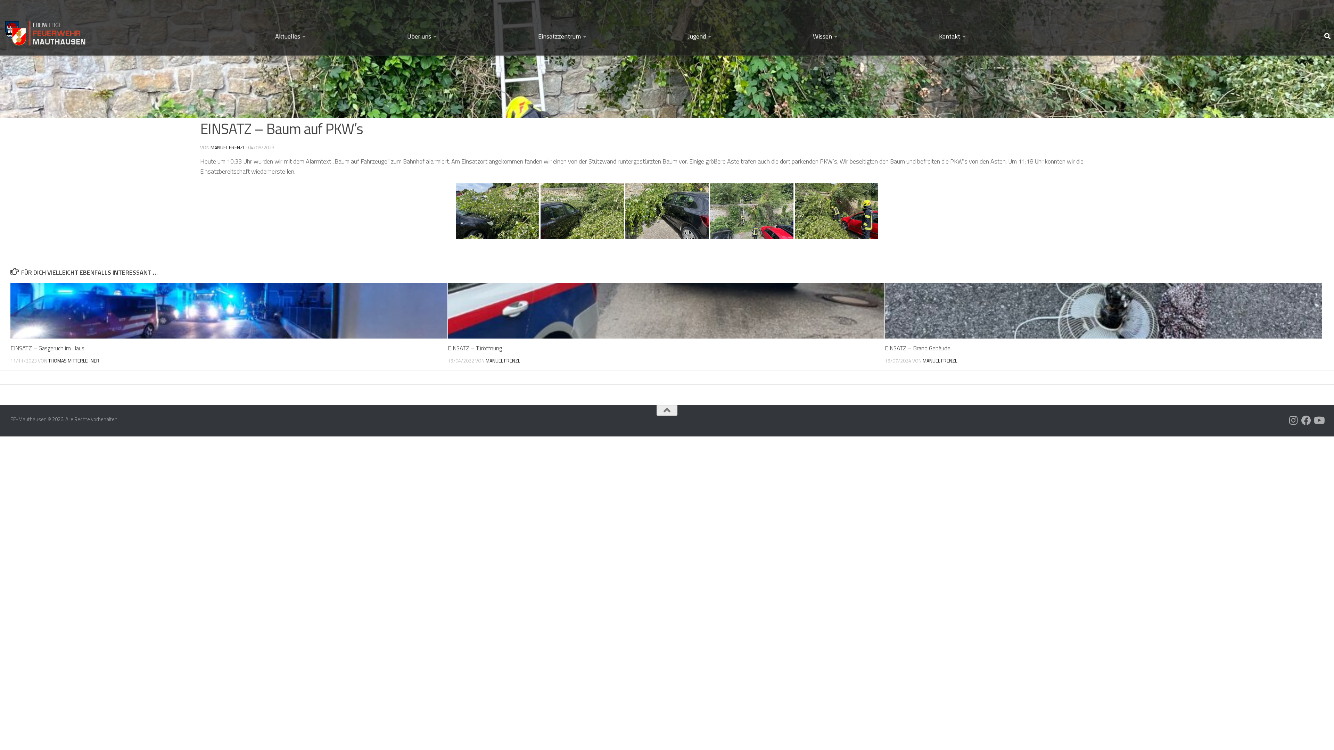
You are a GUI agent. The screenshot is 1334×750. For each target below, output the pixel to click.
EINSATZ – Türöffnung (475, 348)
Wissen (822, 36)
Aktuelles (287, 36)
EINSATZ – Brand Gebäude (917, 348)
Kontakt (949, 36)
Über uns (419, 36)
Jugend (697, 36)
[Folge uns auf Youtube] (1319, 420)
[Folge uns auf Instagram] (1294, 420)
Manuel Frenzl (228, 147)
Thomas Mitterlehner (73, 360)
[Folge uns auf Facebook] (1306, 420)
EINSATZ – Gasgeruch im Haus (47, 348)
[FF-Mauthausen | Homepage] (46, 30)
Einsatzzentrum (559, 36)
